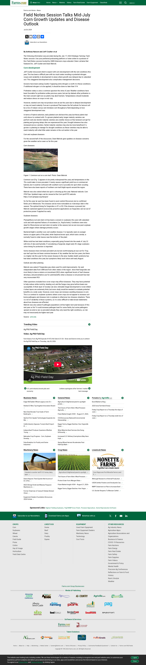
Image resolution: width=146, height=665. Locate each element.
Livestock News (99, 450)
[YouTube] (121, 516)
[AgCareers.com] (29, 637)
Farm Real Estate (79, 2)
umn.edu (33, 317)
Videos (69, 2)
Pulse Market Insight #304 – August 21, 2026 (73, 414)
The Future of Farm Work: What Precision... (72, 476)
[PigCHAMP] (81, 625)
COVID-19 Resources (116, 542)
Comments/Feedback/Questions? (98, 645)
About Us (21, 645)
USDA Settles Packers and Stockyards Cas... (107, 483)
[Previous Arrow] (25, 388)
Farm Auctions (113, 545)
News (39, 10)
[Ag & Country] (81, 596)
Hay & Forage (18, 548)
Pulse (15, 542)
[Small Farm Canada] (90, 612)
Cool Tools (80, 539)
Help (28, 645)
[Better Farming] (55, 604)
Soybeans (16, 530)
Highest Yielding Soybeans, (55, 508)
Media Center (44, 645)
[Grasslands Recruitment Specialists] (117, 637)
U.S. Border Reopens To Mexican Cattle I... (106, 490)
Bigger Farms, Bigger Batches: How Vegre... (72, 488)
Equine (46, 539)
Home (48, 2)
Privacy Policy (82, 645)
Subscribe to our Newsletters (38, 42)
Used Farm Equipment (84, 527)
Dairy (46, 533)
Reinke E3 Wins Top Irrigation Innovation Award (39, 406)
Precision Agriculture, (88, 508)
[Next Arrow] (89, 388)
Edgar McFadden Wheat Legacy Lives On (37, 402)
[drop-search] (125, 2)
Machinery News (31, 450)
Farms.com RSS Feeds (126, 645)
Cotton (15, 545)
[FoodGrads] (99, 637)
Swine (46, 527)
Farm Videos (113, 560)
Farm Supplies (113, 557)
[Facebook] (116, 516)
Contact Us (114, 645)
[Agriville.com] (99, 596)
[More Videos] (89, 324)
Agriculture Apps (114, 530)
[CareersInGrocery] (64, 637)
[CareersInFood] (46, 637)
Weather (111, 581)
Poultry (47, 536)
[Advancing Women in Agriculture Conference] (29, 596)
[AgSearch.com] (117, 596)
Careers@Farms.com (57, 645)
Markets (62, 2)
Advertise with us (88, 516)
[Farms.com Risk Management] (90, 604)
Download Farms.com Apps (59, 516)
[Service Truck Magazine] (73, 612)
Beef (46, 530)
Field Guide (17, 539)
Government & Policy (116, 563)
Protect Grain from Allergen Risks (69, 480)
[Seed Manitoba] (37, 612)
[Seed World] (55, 612)
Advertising (34, 645)
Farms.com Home (30, 10)
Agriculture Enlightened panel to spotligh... (73, 472)
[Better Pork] (73, 604)
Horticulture (17, 551)
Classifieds (103, 2)
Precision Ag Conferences (118, 569)
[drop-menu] (120, 2)
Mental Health (113, 566)
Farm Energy (112, 548)
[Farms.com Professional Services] (64, 625)
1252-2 (37, 2)
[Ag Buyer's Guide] (46, 596)
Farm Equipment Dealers (85, 530)
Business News (30, 398)
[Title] (54, 398)
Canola (15, 536)
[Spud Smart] (108, 612)
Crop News (62, 450)
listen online (72, 59)
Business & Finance (115, 539)
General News (64, 398)
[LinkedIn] (126, 516)
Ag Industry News (114, 527)
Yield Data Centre (19, 554)
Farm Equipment (92, 2)
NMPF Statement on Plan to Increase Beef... (106, 487)
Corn (14, 527)
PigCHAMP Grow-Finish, (72, 508)
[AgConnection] (64, 596)
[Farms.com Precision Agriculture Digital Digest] (108, 604)
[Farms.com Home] (19, 3)
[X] (110, 516)
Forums (102, 398)
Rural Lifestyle (113, 578)
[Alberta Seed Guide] (37, 604)
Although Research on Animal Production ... (106, 479)
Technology (80, 536)
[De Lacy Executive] (81, 637)
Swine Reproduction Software (106, 508)
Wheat (15, 533)
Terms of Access (71, 645)
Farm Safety (112, 554)
